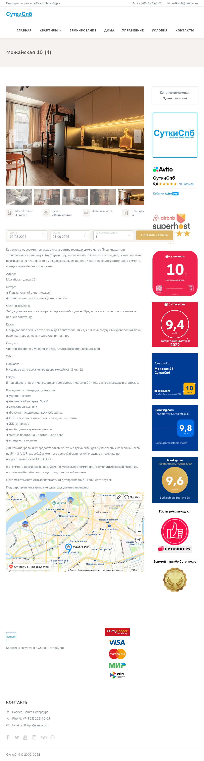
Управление (133, 30)
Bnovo (171, 243)
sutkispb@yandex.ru (185, 3)
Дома (109, 30)
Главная (24, 30)
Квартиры (49, 30)
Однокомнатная (175, 98)
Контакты (185, 30)
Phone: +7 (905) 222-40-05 (31, 718)
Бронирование (83, 30)
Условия (160, 30)
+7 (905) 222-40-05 (149, 3)
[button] (137, 136)
